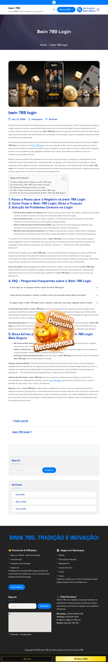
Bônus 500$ (65, 9)
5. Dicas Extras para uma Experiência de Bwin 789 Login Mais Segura (38, 193)
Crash (61, 572)
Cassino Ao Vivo (65, 568)
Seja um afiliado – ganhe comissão (25, 555)
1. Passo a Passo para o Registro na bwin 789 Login (31, 182)
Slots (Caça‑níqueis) (67, 559)
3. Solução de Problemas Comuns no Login (28, 187)
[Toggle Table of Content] (63, 178)
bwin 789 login (37, 145)
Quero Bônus (89, 11)
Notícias (53, 119)
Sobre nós (15, 568)
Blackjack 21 (64, 563)
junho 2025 (21, 509)
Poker (61, 576)
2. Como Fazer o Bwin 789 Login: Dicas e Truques (30, 185)
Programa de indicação (21, 563)
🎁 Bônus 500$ (81, 659)
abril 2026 (20, 494)
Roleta (62, 555)
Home (43, 44)
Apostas (27, 659)
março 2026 (21, 502)
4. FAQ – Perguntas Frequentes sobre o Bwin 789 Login (33, 190)
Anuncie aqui (16, 559)
